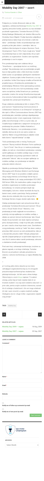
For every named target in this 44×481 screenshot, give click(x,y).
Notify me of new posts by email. (12, 411)
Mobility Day (12, 305)
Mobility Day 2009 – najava (12, 327)
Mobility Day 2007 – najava (12, 331)
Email (4, 385)
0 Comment (19, 18)
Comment (6, 343)
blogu (20, 277)
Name (4, 376)
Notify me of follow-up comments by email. (16, 405)
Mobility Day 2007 (32, 26)
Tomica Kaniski (10, 12)
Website (5, 394)
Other (20, 12)
